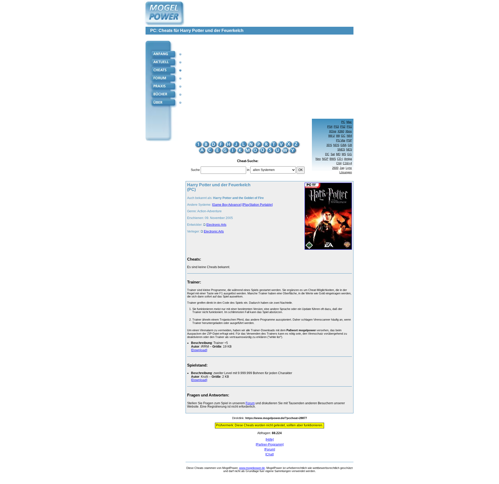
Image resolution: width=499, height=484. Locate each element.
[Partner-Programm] (270, 444)
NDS (336, 145)
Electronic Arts (216, 225)
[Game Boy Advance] (226, 205)
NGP (325, 158)
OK (300, 170)
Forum (250, 403)
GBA (343, 145)
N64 (349, 135)
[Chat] (269, 454)
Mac (349, 121)
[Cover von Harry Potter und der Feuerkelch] (326, 217)
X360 (341, 131)
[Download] (199, 350)
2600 (335, 167)
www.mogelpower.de (252, 467)
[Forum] (269, 449)
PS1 (349, 126)
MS (344, 154)
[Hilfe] (270, 439)
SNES (341, 149)
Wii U (331, 135)
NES (349, 149)
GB (350, 145)
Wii (338, 135)
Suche (195, 170)
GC (343, 135)
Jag (342, 167)
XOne (332, 131)
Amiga (348, 158)
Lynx (349, 167)
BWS (333, 158)
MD (338, 154)
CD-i (340, 158)
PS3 (336, 126)
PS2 (342, 126)
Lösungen (345, 172)
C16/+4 (347, 163)
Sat (333, 154)
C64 (339, 163)
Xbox (348, 131)
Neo (318, 158)
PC (343, 121)
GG (349, 154)
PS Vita (340, 140)
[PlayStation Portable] (257, 205)
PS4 (329, 126)
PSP (349, 140)
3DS (329, 145)
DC (327, 154)
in (248, 170)
